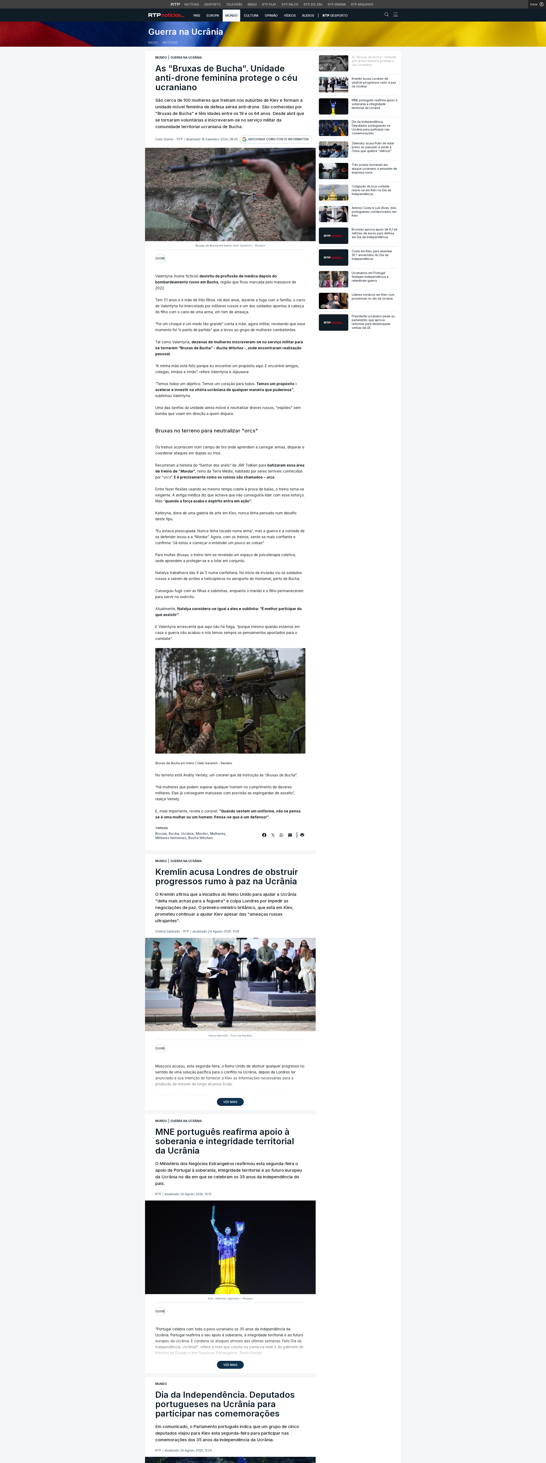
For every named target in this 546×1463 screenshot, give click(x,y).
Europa (212, 15)
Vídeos (290, 15)
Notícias (191, 4)
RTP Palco (290, 4)
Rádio (252, 4)
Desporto (212, 4)
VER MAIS (230, 1102)
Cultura (251, 15)
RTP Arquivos (362, 4)
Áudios (308, 15)
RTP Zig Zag (313, 4)
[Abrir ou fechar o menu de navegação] (394, 15)
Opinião (271, 15)
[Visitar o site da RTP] (175, 4)
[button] (388, 15)
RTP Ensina (337, 4)
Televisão (234, 4)
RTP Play (269, 4)
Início (153, 42)
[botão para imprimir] (302, 836)
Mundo (231, 15)
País (196, 15)
